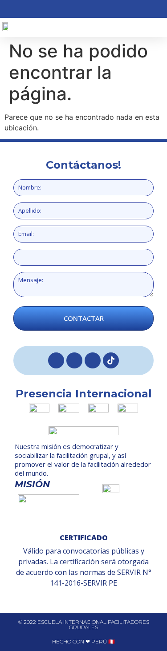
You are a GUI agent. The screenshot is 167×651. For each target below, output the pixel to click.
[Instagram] (74, 360)
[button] (124, 27)
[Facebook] (56, 360)
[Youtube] (93, 360)
